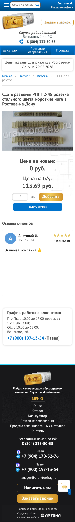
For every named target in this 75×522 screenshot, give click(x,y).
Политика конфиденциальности (37, 509)
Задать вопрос (38, 206)
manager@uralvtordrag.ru (37, 478)
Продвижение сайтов (27, 517)
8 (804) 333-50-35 (41, 42)
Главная (7, 76)
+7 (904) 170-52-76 (40, 456)
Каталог (12, 51)
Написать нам (37, 488)
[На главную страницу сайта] (36, 22)
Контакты (37, 431)
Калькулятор (37, 416)
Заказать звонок (57, 22)
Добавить (50, 196)
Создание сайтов (26, 513)
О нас (37, 406)
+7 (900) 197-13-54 (25, 338)
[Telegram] (18, 456)
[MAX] (18, 452)
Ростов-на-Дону (62, 7)
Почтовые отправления (37, 50)
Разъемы (42, 76)
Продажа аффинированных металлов (37, 426)
